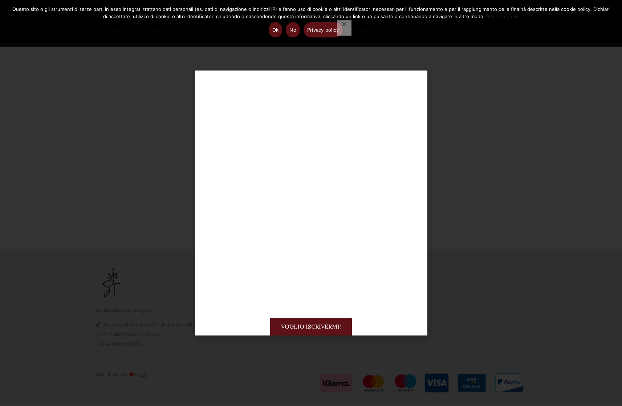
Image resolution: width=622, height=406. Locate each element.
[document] (311, 203)
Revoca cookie (502, 16)
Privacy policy (323, 30)
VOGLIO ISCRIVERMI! (311, 326)
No (292, 30)
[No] (344, 28)
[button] (415, 82)
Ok (275, 30)
